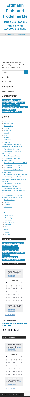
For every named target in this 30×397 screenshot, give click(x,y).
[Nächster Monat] (22, 283)
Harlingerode (20, 102)
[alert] (14, 273)
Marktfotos (7, 137)
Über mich (7, 204)
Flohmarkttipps (8, 126)
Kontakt (6, 133)
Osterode (17, 107)
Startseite (7, 202)
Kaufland (16, 104)
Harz (3, 104)
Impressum (7, 130)
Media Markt (6, 107)
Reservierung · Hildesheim (12, 156)
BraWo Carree (16, 100)
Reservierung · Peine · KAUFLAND (14, 165)
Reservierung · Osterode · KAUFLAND (15, 163)
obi (12, 107)
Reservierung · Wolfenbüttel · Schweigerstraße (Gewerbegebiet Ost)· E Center (14, 191)
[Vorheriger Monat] (7, 283)
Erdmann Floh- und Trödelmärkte (15, 11)
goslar (13, 102)
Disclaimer (7, 121)
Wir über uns (8, 207)
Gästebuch (7, 128)
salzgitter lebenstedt (9, 109)
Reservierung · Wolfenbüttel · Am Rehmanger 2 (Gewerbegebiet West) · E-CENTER (14, 179)
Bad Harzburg (6, 100)
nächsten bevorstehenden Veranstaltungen (14, 275)
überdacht (18, 111)
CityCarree (5, 102)
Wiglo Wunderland (7, 111)
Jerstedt (9, 104)
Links (5, 135)
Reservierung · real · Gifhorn (12, 167)
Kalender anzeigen (10, 314)
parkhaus (24, 107)
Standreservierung (9, 200)
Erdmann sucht (8, 123)
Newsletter (7, 142)
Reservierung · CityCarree (12, 149)
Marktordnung (8, 140)
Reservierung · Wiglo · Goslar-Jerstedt (15, 174)
